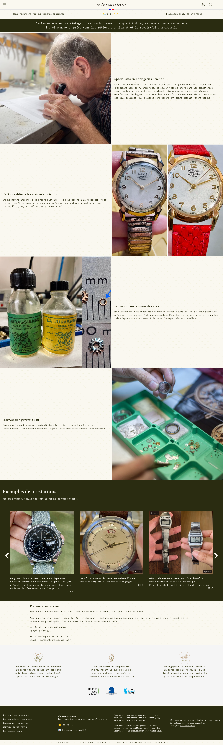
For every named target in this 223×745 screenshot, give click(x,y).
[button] (211, 4)
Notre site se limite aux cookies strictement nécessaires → (141, 742)
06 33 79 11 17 (60, 636)
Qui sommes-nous (12, 731)
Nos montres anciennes (16, 715)
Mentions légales (64, 742)
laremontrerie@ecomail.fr (55, 639)
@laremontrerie (187, 726)
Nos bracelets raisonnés (17, 719)
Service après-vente (15, 726)
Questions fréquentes (15, 723)
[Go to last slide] (8, 556)
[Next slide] (215, 556)
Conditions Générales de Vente (94, 742)
